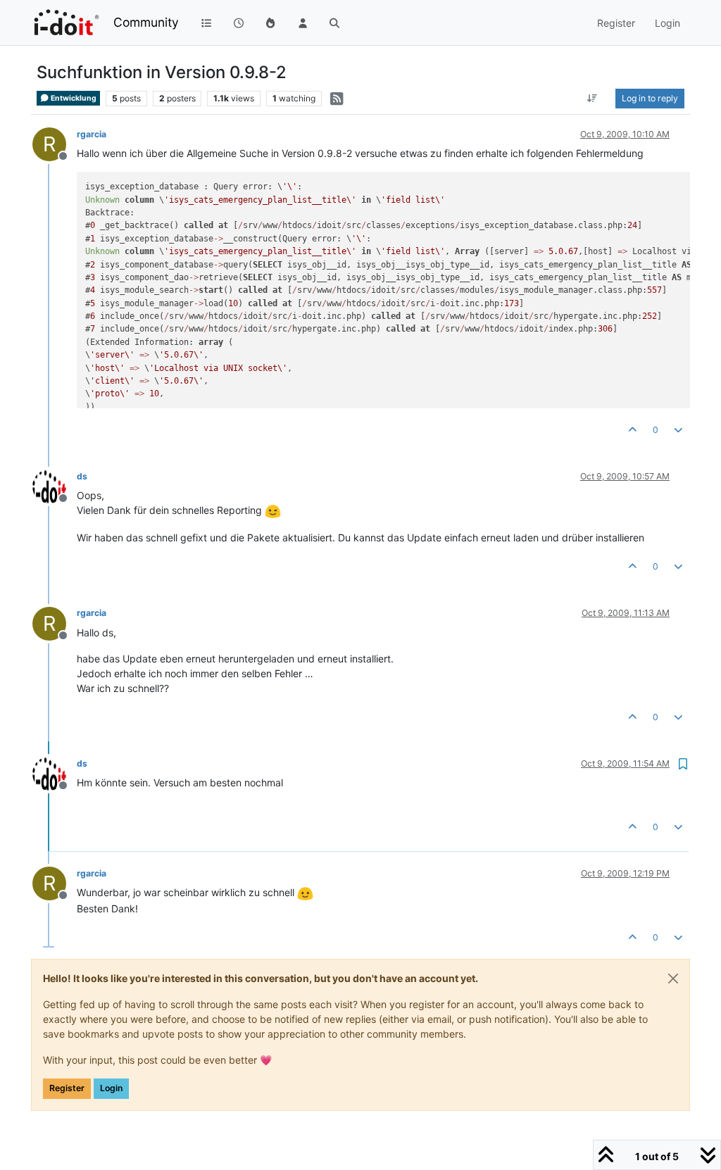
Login (111, 1088)
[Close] (673, 979)
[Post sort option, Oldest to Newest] (592, 98)
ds (82, 476)
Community (146, 22)
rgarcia (91, 134)
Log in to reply (650, 98)
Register (66, 1088)
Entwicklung (72, 98)
